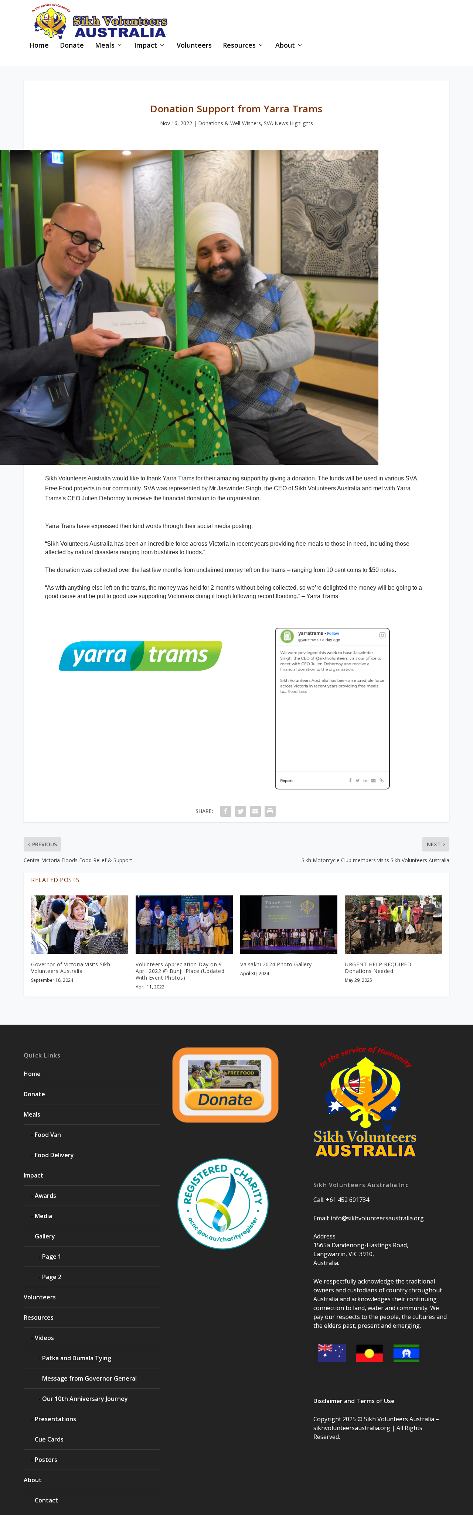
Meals (105, 45)
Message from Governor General (89, 1378)
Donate (72, 45)
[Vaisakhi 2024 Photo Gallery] (288, 924)
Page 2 (51, 1277)
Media (43, 1216)
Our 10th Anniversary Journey (85, 1399)
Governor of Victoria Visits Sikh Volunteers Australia (70, 967)
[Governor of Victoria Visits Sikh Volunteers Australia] (79, 924)
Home (39, 45)
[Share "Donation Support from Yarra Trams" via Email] (255, 811)
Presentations (55, 1419)
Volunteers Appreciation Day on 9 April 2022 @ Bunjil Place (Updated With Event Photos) (180, 971)
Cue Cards (49, 1439)
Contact (46, 1500)
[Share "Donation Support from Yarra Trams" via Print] (270, 811)
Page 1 (51, 1256)
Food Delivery (54, 1155)
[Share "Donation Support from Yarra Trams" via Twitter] (240, 811)
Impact (145, 45)
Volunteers (194, 45)
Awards (45, 1196)
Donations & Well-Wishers (229, 123)
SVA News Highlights (288, 123)
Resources (239, 45)
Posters (46, 1460)
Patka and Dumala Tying (76, 1358)
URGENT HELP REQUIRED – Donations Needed (380, 967)
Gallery (45, 1236)
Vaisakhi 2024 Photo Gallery (276, 964)
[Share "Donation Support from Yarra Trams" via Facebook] (225, 811)
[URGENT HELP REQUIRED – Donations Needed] (393, 924)
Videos (44, 1338)
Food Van (48, 1135)
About (285, 45)
